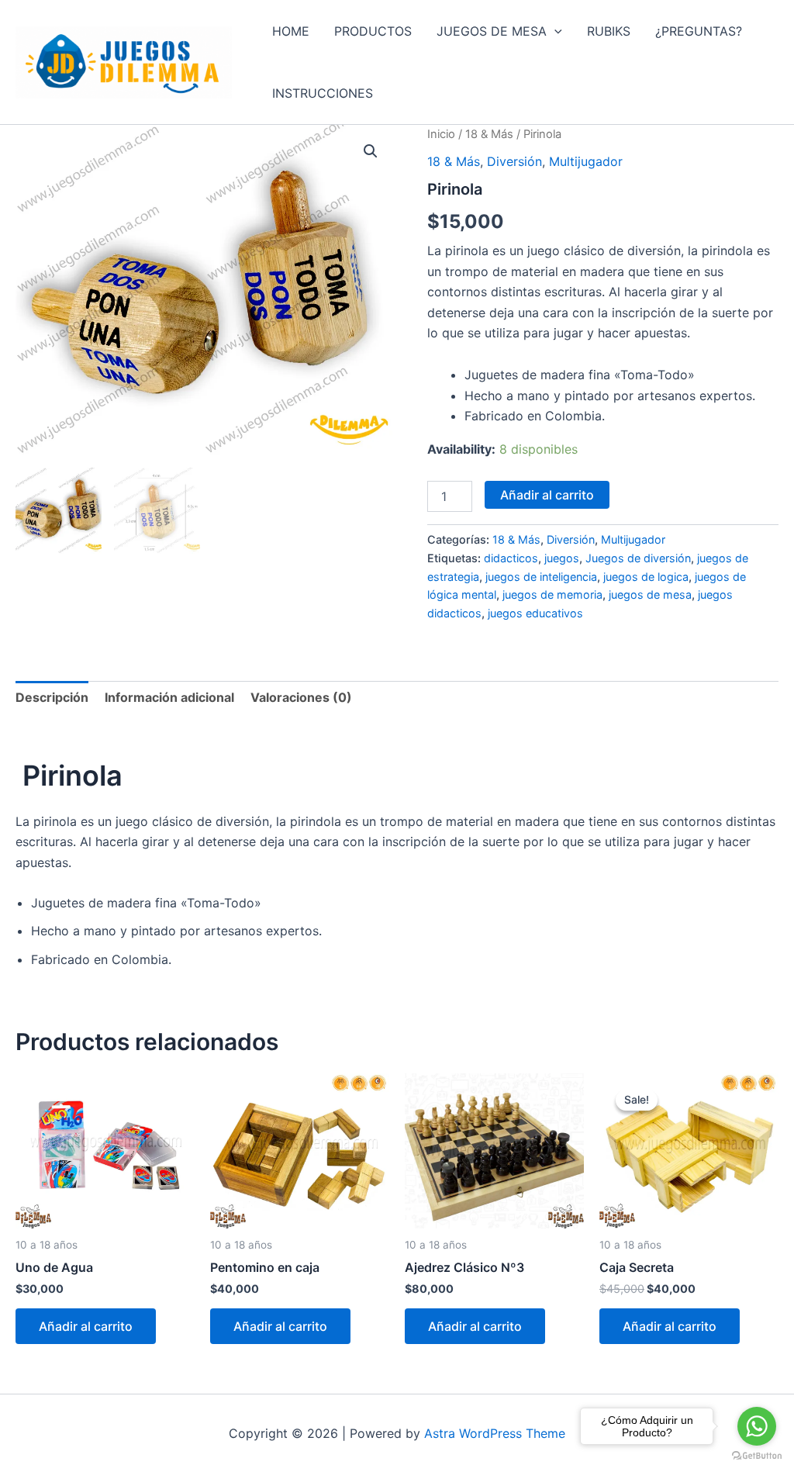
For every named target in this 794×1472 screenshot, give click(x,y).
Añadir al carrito (547, 495)
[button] (554, 31)
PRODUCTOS (373, 31)
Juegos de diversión (638, 558)
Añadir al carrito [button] (86, 1326)
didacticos (511, 558)
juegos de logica (646, 576)
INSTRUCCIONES (322, 93)
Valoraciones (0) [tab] (301, 697)
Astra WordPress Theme (494, 1433)
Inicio (441, 134)
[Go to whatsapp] (756, 1426)
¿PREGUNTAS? (698, 31)
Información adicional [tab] (169, 697)
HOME (290, 31)
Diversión (514, 161)
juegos (561, 558)
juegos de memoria (552, 594)
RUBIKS (608, 31)
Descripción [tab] (52, 697)
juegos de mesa (650, 594)
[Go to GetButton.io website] (757, 1456)
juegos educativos (535, 613)
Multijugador (586, 161)
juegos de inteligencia (541, 576)
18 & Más (489, 134)
